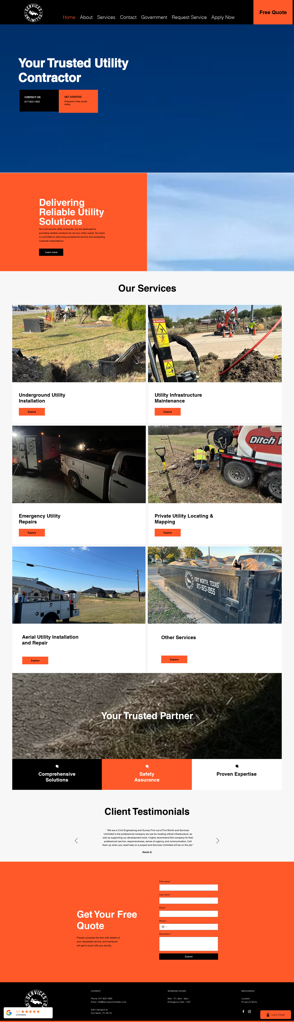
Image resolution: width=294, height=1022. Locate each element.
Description (165, 934)
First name (165, 881)
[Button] (78, 101)
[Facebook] (243, 1011)
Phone (163, 921)
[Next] (217, 841)
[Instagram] (249, 1011)
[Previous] (76, 841)
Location (245, 998)
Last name (165, 894)
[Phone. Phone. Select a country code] (164, 927)
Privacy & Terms (249, 1002)
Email (162, 907)
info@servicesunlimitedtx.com (112, 1002)
